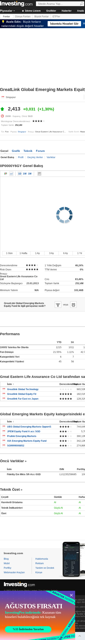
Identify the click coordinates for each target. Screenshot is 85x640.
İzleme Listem (33, 10)
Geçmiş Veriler (35, 157)
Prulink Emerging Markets (21, 436)
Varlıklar (51, 157)
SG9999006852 (15, 445)
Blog (6, 558)
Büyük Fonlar (41, 16)
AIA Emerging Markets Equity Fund (26, 441)
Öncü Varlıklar (12, 461)
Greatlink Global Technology (23, 389)
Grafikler (51, 10)
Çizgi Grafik (11, 174)
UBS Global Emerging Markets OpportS (29, 426)
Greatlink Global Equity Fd (21, 394)
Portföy (7, 568)
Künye (38, 572)
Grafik (16, 150)
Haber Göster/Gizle (39, 174)
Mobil (7, 563)
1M (29, 173)
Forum (40, 150)
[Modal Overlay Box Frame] (37, 615)
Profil (21, 157)
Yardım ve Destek (44, 568)
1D (19, 173)
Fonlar (6, 16)
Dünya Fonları (22, 16)
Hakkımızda (41, 558)
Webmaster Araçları (14, 572)
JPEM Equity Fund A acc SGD (23, 431)
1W (24, 173)
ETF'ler (56, 16)
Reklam (39, 563)
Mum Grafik (6, 174)
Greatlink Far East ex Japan (22, 398)
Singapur (22, 132)
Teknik (28, 150)
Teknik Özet (10, 490)
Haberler (67, 10)
